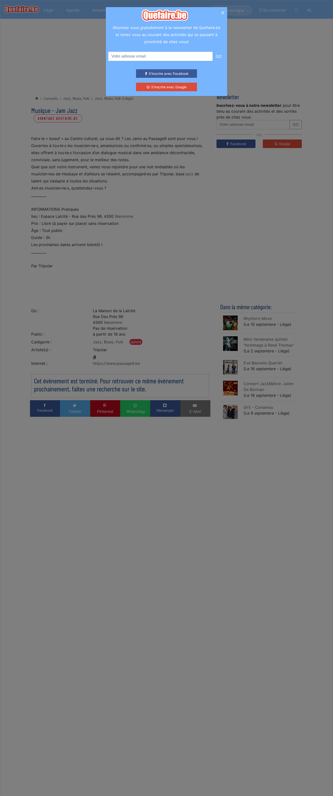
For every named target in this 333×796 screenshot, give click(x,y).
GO (219, 56)
